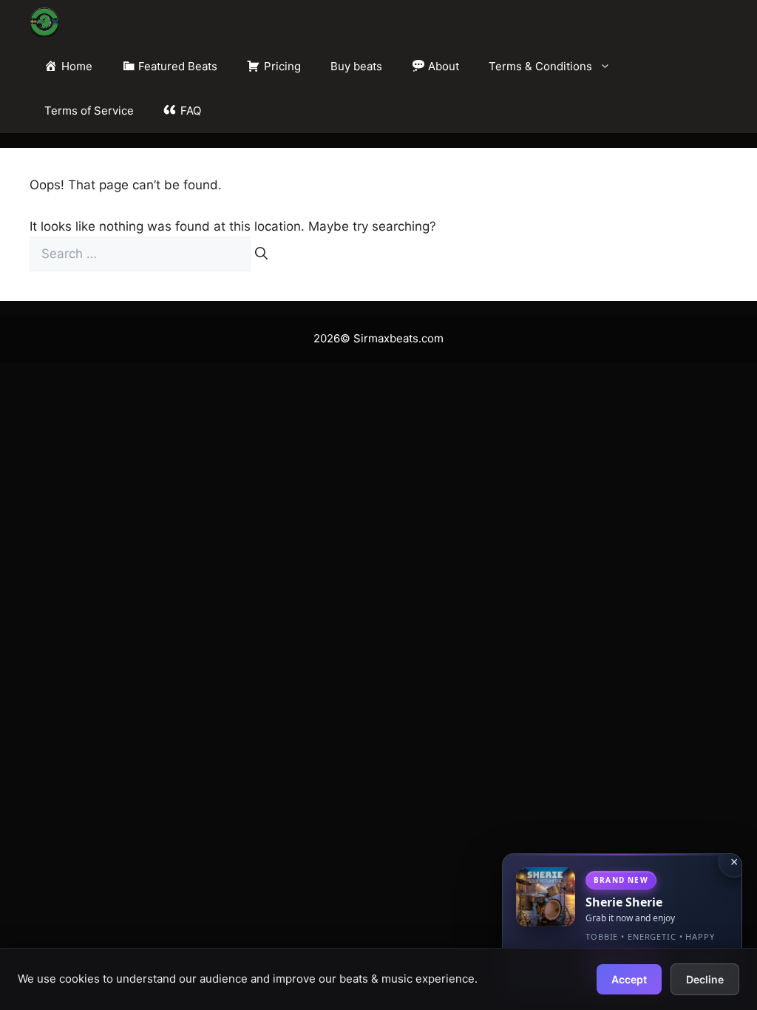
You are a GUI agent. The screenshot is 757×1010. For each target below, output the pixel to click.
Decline (705, 979)
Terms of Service (89, 111)
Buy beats (356, 66)
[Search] (261, 254)
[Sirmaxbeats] (44, 22)
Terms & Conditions (540, 66)
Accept (629, 979)
